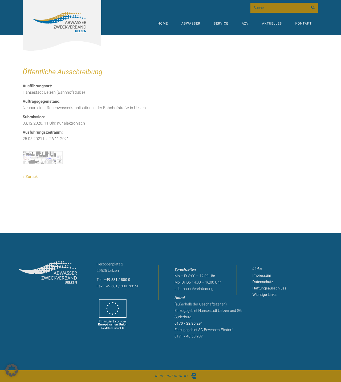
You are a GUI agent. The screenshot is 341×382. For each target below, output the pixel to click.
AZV (245, 23)
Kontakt (303, 23)
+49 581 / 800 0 (117, 280)
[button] (11, 370)
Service (221, 23)
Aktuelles (272, 23)
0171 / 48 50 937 (188, 336)
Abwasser (191, 23)
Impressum (262, 275)
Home (163, 23)
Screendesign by (172, 376)
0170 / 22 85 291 (188, 323)
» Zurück (30, 176)
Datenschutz (263, 282)
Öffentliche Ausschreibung (62, 72)
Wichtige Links (265, 295)
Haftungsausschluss (270, 288)
